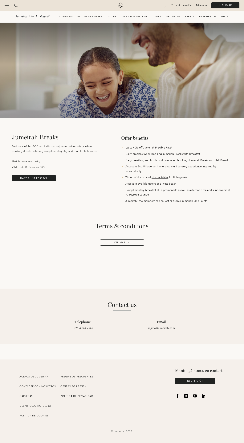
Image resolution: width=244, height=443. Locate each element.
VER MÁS (119, 243)
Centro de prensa (73, 387)
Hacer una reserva (33, 178)
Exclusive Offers (89, 17)
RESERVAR (225, 5)
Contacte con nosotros (37, 387)
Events (190, 17)
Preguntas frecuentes (76, 377)
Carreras (26, 396)
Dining (156, 17)
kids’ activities (160, 177)
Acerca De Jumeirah (33, 377)
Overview (66, 17)
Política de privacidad (76, 396)
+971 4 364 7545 (82, 328)
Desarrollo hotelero (35, 406)
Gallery (112, 17)
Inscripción (194, 381)
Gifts (225, 17)
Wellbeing (172, 17)
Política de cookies (33, 416)
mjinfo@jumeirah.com (161, 328)
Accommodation (135, 17)
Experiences (208, 17)
